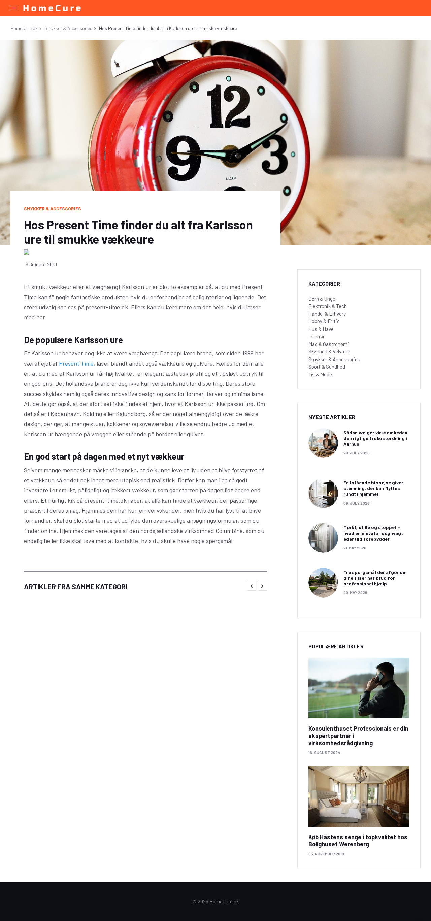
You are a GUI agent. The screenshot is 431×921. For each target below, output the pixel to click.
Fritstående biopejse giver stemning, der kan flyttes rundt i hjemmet (373, 488)
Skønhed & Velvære (329, 351)
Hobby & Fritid (324, 321)
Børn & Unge (321, 299)
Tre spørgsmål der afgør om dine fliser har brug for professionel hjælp (375, 577)
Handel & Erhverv (327, 314)
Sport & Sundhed (326, 367)
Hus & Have (321, 329)
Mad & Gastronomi (328, 344)
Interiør (316, 336)
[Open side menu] (13, 8)
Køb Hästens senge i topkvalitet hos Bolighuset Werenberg (357, 840)
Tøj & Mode (320, 374)
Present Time (76, 363)
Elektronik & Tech (327, 306)
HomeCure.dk (24, 28)
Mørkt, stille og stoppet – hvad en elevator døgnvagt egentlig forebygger (373, 533)
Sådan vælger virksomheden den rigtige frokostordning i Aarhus (375, 438)
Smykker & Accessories (68, 28)
